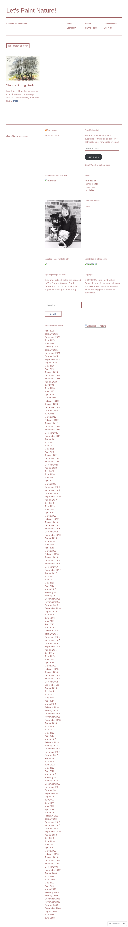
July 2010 (49, 838)
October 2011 (51, 790)
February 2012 (51, 777)
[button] (63, 223)
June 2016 (49, 618)
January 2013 (51, 745)
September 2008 (52, 908)
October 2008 (51, 905)
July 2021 (49, 442)
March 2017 (50, 589)
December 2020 (52, 458)
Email (87, 206)
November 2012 (52, 752)
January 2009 (51, 895)
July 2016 (49, 615)
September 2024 (52, 359)
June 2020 (49, 474)
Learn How (71, 28)
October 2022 (51, 410)
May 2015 (49, 659)
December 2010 (52, 822)
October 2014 (51, 682)
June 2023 (49, 388)
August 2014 (51, 688)
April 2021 (49, 452)
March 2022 (50, 417)
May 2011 (49, 806)
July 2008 (49, 914)
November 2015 (52, 640)
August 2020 (51, 468)
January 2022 (51, 423)
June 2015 (49, 656)
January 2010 (51, 857)
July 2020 (49, 471)
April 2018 (49, 548)
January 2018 (51, 557)
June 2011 (49, 803)
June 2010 (49, 841)
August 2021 (51, 439)
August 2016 (51, 611)
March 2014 (50, 704)
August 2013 (51, 723)
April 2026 (49, 331)
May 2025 (49, 343)
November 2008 (52, 902)
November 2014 (52, 678)
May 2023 (49, 391)
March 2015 (50, 666)
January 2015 (51, 672)
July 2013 (49, 726)
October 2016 (51, 605)
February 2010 (51, 854)
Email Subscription (93, 130)
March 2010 (50, 851)
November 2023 (52, 378)
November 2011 (52, 787)
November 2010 (52, 825)
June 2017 (49, 579)
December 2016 (52, 599)
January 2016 (51, 634)
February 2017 (51, 592)
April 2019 (49, 512)
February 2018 (51, 554)
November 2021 (52, 429)
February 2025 (51, 346)
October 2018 (51, 532)
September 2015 (52, 646)
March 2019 (50, 516)
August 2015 (51, 650)
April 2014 (49, 701)
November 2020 (52, 461)
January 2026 (51, 334)
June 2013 (49, 729)
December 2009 (52, 860)
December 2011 (52, 784)
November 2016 (52, 602)
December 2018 (52, 525)
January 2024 (51, 372)
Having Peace (91, 28)
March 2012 (50, 774)
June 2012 (49, 765)
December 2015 (52, 637)
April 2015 (49, 662)
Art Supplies (90, 181)
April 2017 (49, 586)
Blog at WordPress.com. (17, 136)
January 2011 (51, 819)
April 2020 (49, 481)
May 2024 (49, 366)
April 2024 (49, 369)
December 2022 (52, 407)
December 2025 (52, 337)
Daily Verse (52, 130)
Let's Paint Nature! (31, 10)
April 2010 (49, 848)
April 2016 (49, 624)
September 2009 (52, 870)
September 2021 (52, 436)
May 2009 (49, 883)
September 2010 (52, 832)
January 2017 (51, 595)
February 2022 (51, 420)
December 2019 (52, 487)
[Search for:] (63, 305)
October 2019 (51, 493)
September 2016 (52, 608)
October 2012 (51, 755)
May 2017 (49, 583)
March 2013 (50, 739)
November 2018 (52, 528)
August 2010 (51, 835)
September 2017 (52, 570)
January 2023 (51, 404)
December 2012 (52, 749)
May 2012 (49, 768)
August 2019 (51, 500)
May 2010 (49, 844)
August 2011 (50, 796)
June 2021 (49, 445)
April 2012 (49, 771)
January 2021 (51, 455)
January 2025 (51, 350)
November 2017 (52, 563)
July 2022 (49, 414)
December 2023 (52, 375)
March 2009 (50, 889)
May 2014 (49, 698)
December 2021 (52, 426)
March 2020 (50, 484)
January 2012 (51, 780)
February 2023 (51, 401)
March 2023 (50, 398)
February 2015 (51, 669)
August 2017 (51, 573)
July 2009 (49, 876)
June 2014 (49, 694)
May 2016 (49, 621)
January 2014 (51, 710)
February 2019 (51, 519)
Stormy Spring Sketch (21, 85)
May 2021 (49, 449)
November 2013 (52, 717)
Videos (88, 24)
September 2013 (52, 720)
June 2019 (49, 506)
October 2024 (51, 356)
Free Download (110, 24)
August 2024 (51, 363)
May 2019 (49, 509)
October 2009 (51, 867)
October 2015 (51, 643)
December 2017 (52, 560)
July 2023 (49, 385)
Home (69, 24)
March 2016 (50, 627)
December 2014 (52, 675)
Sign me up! (93, 157)
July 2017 (49, 576)
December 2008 (52, 899)
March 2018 (50, 551)
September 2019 (52, 497)
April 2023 (49, 394)
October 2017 (51, 567)
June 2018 (49, 541)
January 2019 (51, 522)
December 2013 (52, 714)
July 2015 (49, 653)
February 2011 (51, 816)
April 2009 (49, 886)
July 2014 (49, 691)
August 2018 (51, 538)
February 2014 (51, 707)
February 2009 (51, 892)
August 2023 (51, 382)
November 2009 (52, 863)
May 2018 (49, 544)
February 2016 (51, 631)
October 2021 (51, 433)
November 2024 (52, 353)
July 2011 (49, 800)
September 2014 (52, 685)
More (15, 101)
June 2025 (49, 340)
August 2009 (51, 873)
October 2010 (51, 828)
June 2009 (49, 879)
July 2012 (49, 761)
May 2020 (49, 477)
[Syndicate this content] (45, 130)
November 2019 (52, 490)
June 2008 (49, 918)
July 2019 (49, 503)
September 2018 (52, 535)
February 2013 (51, 742)
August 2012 (51, 758)
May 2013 (49, 733)
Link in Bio (108, 28)
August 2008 (51, 911)
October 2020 (51, 465)
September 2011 (52, 793)
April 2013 (49, 736)
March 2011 (50, 812)
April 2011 (49, 809)
